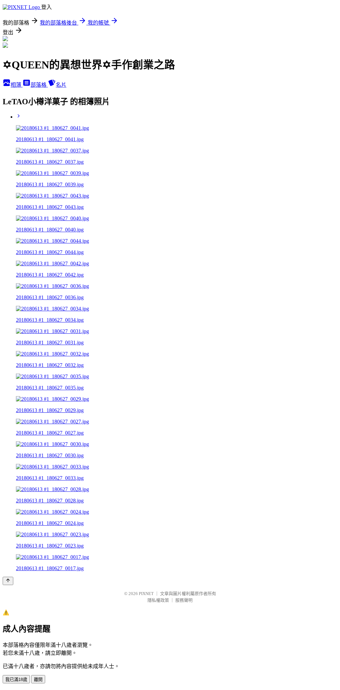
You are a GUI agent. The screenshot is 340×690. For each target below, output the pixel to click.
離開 (38, 679)
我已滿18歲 (16, 679)
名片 (61, 85)
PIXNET (146, 593)
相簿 (17, 85)
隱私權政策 (158, 600)
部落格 (39, 85)
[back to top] (8, 581)
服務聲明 (184, 600)
